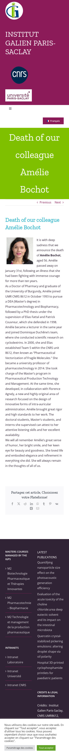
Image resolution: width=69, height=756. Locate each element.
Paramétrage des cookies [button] (20, 747)
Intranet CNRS (16, 685)
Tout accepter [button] (46, 747)
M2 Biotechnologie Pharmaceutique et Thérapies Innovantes (18, 579)
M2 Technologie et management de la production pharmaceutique (18, 624)
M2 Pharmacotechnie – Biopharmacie (18, 603)
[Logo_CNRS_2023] (19, 68)
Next (58, 202)
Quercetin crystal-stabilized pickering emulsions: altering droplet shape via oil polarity (50, 646)
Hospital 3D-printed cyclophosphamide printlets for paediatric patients (50, 670)
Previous (45, 202)
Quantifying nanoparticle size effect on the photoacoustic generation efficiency (48, 575)
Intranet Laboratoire (15, 659)
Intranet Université (14, 673)
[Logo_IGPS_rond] (14, 3)
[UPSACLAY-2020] (18, 91)
